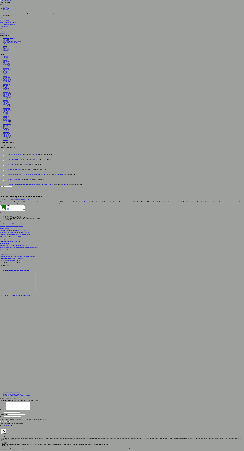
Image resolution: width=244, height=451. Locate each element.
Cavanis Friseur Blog (5, 228)
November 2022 (6, 108)
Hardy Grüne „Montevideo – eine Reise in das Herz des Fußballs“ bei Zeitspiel (17, 256)
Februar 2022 (6, 118)
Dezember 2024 (6, 79)
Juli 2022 (5, 112)
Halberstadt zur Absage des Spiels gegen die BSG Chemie (13, 230)
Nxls (30, 179)
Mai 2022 (5, 114)
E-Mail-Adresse (4, 414)
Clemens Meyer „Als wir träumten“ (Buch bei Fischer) (12, 258)
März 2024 (5, 89)
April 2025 (5, 74)
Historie (4, 46)
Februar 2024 (6, 90)
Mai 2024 (5, 87)
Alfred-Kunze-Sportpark (8, 38)
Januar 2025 (5, 78)
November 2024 (6, 80)
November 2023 (6, 94)
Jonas (94, 201)
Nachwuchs (5, 48)
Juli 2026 (5, 57)
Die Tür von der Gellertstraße (14, 169)
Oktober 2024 (6, 81)
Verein (4, 51)
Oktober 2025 (6, 68)
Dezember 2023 (6, 93)
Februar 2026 (6, 63)
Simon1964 (31, 169)
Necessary (5, 442)
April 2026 (5, 61)
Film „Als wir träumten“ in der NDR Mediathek (10, 260)
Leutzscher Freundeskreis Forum (7, 24)
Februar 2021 (6, 132)
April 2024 (5, 88)
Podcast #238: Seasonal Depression (11, 392)
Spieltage (5, 50)
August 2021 (5, 125)
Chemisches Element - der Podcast (23, 199)
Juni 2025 (5, 72)
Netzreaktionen (6, 49)
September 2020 (6, 136)
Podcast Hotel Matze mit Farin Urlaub (8, 241)
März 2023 (5, 103)
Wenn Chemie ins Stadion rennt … (15, 159)
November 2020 (6, 135)
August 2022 (5, 111)
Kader (4, 47)
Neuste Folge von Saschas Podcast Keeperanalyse (11, 226)
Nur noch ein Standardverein (14, 179)
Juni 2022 (5, 113)
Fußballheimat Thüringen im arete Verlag (9, 249)
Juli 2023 (5, 98)
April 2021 (5, 129)
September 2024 (6, 82)
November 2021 (6, 121)
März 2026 (5, 62)
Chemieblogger (3, 33)
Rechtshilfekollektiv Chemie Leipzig (8, 22)
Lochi (82, 201)
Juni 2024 (5, 86)
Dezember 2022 (6, 106)
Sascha (115, 201)
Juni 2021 (5, 127)
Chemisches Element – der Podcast (11, 41)
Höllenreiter (2, 28)
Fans (4, 44)
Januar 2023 (5, 105)
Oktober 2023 (6, 95)
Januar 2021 (5, 133)
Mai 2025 (5, 73)
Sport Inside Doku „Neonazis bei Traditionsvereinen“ (12, 252)
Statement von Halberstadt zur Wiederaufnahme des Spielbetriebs (15, 232)
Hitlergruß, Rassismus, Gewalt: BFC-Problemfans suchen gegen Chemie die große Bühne (28, 174)
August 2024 (5, 84)
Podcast (5, 7)
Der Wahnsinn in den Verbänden (10, 42)
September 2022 (6, 110)
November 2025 (6, 66)
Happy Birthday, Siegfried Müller (7, 223)
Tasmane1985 (34, 159)
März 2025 (5, 76)
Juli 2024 (5, 85)
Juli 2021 (5, 126)
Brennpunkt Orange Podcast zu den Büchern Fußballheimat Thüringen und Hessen (19, 247)
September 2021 (6, 124)
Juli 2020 (5, 138)
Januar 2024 (5, 92)
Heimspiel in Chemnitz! (13, 164)
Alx (16, 425)
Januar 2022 (5, 119)
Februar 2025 (6, 77)
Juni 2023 (5, 100)
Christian (86, 201)
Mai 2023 (5, 101)
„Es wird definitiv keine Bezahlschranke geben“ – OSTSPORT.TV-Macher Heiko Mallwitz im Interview (30, 184)
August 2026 (5, 56)
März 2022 (5, 117)
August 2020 (5, 137)
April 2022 (5, 116)
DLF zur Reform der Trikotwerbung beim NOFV (10, 236)
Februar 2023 (6, 104)
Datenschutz (6, 8)
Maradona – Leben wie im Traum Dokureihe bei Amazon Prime (14, 245)
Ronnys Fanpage (4, 30)
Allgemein (5, 39)
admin (27, 164)
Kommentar (3, 409)
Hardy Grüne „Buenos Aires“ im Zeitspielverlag (10, 254)
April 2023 (5, 102)
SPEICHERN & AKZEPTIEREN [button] (8, 449)
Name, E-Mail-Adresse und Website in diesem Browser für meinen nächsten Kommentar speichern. (24, 419)
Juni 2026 (5, 58)
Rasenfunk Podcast (4, 243)
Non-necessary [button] (4, 445)
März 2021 (5, 130)
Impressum (5, 9)
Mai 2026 (5, 60)
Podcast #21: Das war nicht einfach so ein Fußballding (16, 270)
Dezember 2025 (6, 65)
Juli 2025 (5, 71)
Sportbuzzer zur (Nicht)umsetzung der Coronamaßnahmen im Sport (15, 234)
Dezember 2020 (6, 134)
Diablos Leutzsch (4, 26)
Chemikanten (6, 40)
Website (2, 416)
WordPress (8, 425)
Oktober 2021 (6, 122)
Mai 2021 (5, 128)
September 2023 (6, 96)
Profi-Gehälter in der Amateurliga (15, 154)
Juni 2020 (5, 140)
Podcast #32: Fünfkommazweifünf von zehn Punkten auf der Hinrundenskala (21, 293)
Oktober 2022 (6, 109)
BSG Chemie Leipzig (5, 20)
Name (1, 412)
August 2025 (5, 70)
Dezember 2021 (6, 120)
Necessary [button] (3, 440)
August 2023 (5, 97)
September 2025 (6, 69)
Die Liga (4, 43)
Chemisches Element (5, 2)
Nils (90, 201)
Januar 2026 (5, 64)
